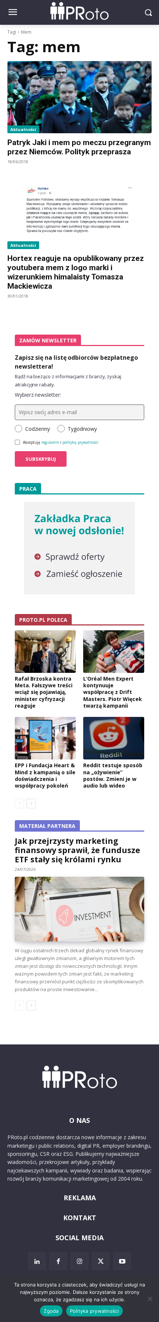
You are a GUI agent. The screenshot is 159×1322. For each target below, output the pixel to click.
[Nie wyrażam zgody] (149, 1298)
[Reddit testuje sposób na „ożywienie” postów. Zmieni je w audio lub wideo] (113, 738)
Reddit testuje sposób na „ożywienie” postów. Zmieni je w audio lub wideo (112, 775)
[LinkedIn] (37, 1261)
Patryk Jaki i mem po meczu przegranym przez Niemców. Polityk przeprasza (79, 147)
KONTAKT (79, 1217)
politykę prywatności (80, 442)
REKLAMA (80, 1197)
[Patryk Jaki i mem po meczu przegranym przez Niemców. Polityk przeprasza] (79, 97)
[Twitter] (101, 1261)
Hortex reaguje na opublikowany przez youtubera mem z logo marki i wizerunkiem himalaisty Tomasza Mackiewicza (75, 272)
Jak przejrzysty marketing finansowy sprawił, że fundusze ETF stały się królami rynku (77, 850)
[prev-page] (19, 803)
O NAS (79, 1120)
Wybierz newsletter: (38, 394)
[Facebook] (58, 1261)
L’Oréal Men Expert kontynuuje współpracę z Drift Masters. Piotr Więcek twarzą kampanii (112, 692)
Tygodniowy (82, 428)
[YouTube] (122, 1261)
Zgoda (51, 1311)
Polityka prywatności (94, 1311)
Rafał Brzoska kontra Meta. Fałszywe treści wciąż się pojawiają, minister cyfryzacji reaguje (43, 692)
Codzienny (37, 428)
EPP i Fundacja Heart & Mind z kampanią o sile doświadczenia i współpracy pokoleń (45, 775)
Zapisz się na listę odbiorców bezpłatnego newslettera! (76, 361)
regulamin (50, 442)
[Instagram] (79, 1261)
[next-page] (31, 803)
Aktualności (23, 129)
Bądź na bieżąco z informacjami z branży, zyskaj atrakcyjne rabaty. (68, 380)
